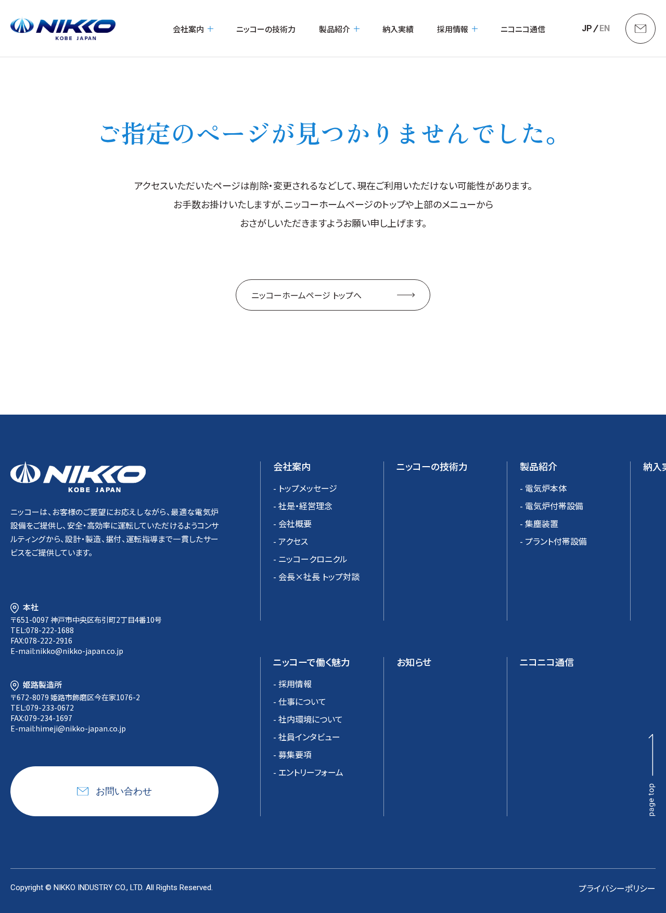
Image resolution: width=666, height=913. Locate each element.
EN (604, 28)
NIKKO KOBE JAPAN (63, 28)
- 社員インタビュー (306, 736)
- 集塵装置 (539, 523)
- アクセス (290, 541)
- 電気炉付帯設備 (551, 505)
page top (652, 775)
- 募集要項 (292, 754)
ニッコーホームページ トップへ (306, 295)
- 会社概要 (292, 523)
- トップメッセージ (305, 488)
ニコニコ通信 (523, 28)
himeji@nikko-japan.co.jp (80, 728)
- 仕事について (299, 701)
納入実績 (398, 28)
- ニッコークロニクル (310, 558)
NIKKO (78, 476)
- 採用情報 (292, 683)
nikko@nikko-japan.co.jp (79, 651)
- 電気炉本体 (543, 488)
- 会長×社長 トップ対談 (316, 576)
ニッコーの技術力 (266, 28)
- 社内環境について (308, 719)
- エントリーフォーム (308, 772)
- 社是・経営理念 (302, 505)
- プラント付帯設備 (553, 541)
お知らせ (413, 661)
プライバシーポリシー (617, 888)
